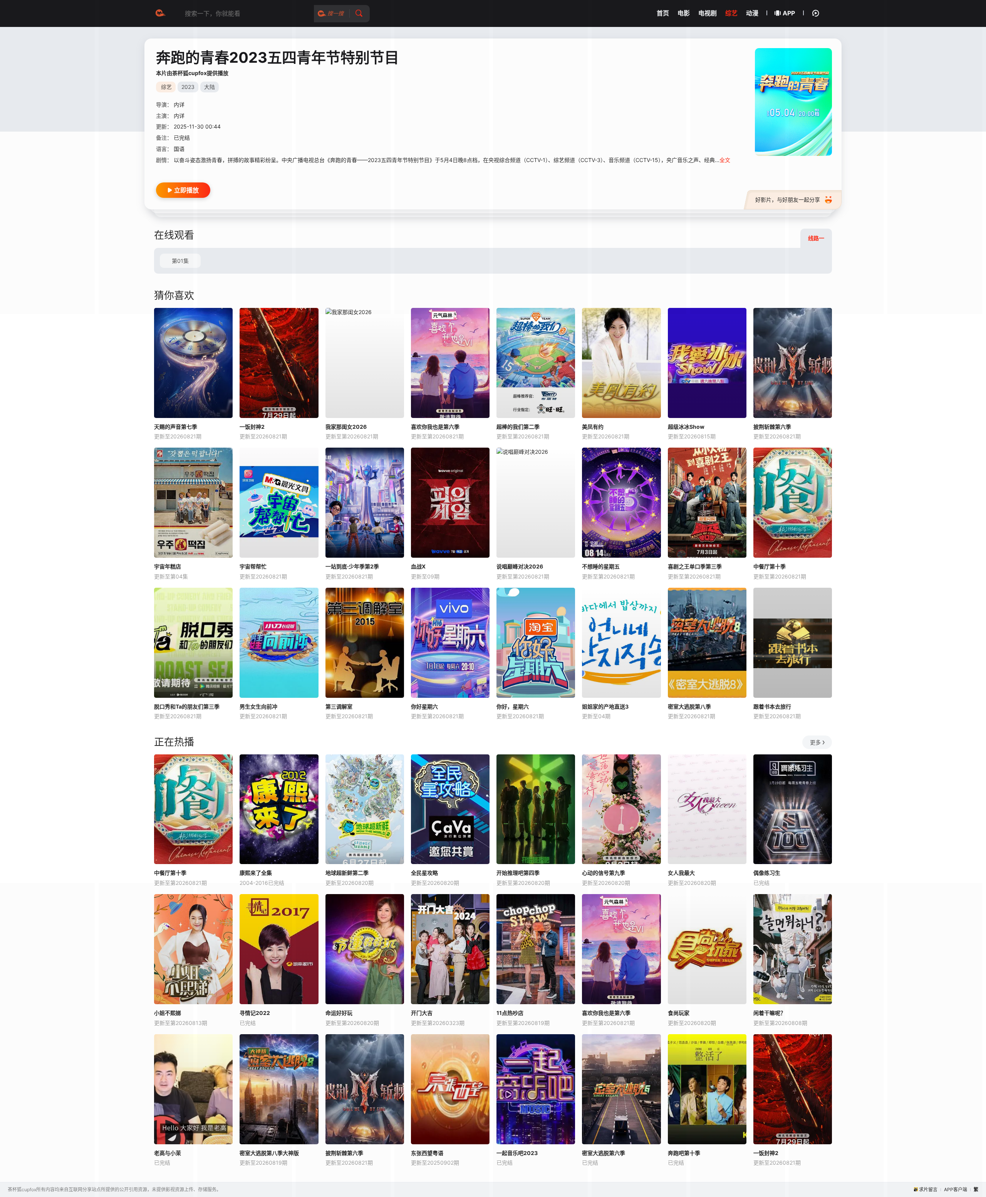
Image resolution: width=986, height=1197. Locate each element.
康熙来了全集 (256, 872)
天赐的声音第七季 (175, 426)
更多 (815, 742)
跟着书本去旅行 (772, 706)
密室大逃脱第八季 (689, 706)
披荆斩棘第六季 (772, 426)
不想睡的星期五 (601, 566)
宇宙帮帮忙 (253, 566)
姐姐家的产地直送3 (605, 706)
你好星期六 (424, 706)
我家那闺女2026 (346, 426)
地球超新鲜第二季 (347, 872)
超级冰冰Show (686, 426)
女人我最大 (681, 872)
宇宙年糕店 (167, 566)
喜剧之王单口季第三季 (695, 566)
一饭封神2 (252, 426)
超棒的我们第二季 (518, 426)
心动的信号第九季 (603, 872)
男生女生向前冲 (258, 706)
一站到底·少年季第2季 (352, 566)
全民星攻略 (424, 872)
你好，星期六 (512, 706)
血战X (418, 566)
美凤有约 (593, 426)
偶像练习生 (766, 872)
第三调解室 (338, 706)
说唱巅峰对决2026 (519, 566)
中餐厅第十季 (769, 566)
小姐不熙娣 (167, 1013)
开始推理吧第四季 (518, 872)
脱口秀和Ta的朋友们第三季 (187, 706)
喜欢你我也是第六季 (435, 426)
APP (789, 13)
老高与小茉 (167, 1153)
